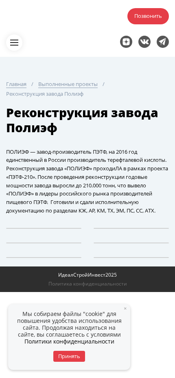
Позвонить (148, 15)
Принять (69, 356)
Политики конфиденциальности (69, 341)
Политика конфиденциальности (87, 283)
